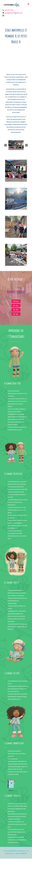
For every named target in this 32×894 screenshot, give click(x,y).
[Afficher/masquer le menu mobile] (28, 4)
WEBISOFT (24, 853)
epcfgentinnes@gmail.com (14, 13)
